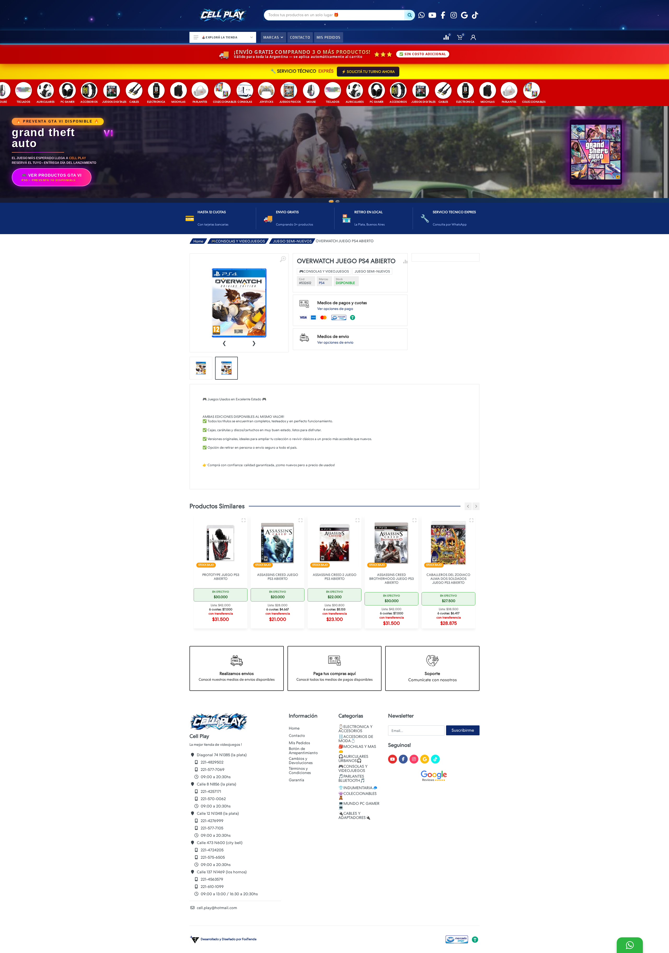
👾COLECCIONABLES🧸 (357, 796)
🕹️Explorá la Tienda (219, 37)
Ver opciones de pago (335, 290)
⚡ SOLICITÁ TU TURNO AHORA (368, 72)
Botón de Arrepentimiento (303, 751)
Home (198, 222)
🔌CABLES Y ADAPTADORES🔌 (354, 815)
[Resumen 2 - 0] (243, 501)
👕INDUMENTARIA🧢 (357, 788)
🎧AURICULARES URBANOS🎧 (353, 758)
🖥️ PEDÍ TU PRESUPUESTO (334, 170)
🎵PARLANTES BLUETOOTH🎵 (351, 778)
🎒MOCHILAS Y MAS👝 (357, 748)
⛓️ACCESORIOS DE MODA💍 (355, 739)
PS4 (322, 264)
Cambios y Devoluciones (301, 760)
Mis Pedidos (299, 743)
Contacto (297, 735)
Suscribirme (463, 730)
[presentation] (224, 323)
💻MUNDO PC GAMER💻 (358, 805)
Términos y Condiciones (300, 770)
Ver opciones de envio (335, 323)
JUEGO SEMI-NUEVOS (292, 222)
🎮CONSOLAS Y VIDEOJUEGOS (238, 222)
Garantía (296, 780)
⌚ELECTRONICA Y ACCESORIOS (355, 729)
